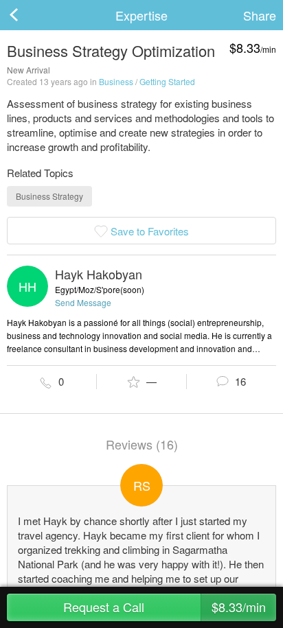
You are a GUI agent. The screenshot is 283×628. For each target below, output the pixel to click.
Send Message (83, 302)
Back (27, 15)
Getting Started (167, 81)
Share (259, 15)
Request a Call (164, 607)
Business (116, 81)
